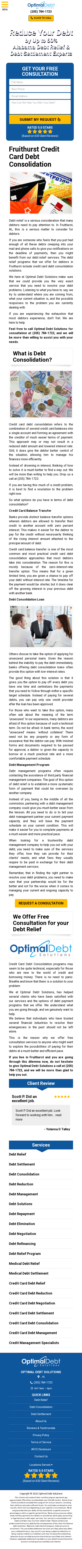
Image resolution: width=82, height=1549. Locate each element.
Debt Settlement (22, 1164)
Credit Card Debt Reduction (30, 1293)
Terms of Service (41, 1442)
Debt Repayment (22, 1214)
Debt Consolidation (24, 1174)
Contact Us (41, 1456)
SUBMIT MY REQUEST (38, 119)
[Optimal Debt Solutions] (41, 1361)
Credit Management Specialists (34, 1343)
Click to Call (42, 18)
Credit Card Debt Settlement (31, 1313)
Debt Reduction (21, 1184)
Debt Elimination (22, 1224)
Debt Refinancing (22, 1244)
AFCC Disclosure (41, 1449)
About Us (41, 1421)
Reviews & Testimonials (41, 1428)
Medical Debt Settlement (28, 1273)
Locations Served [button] (40, 1464)
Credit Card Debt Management (33, 1333)
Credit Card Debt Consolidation (33, 1323)
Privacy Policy (41, 1435)
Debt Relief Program (25, 1254)
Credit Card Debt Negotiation (32, 1303)
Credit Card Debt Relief (27, 1283)
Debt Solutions (20, 1204)
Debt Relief (17, 1154)
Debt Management (23, 1194)
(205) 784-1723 (41, 11)
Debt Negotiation (22, 1234)
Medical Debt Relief (24, 1264)
